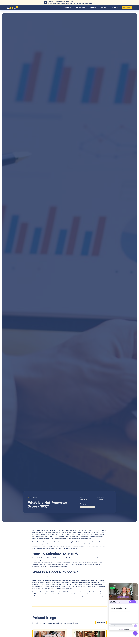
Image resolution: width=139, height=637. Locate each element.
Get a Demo (126, 7)
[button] (68, 7)
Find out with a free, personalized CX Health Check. (81, 3)
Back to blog (101, 622)
